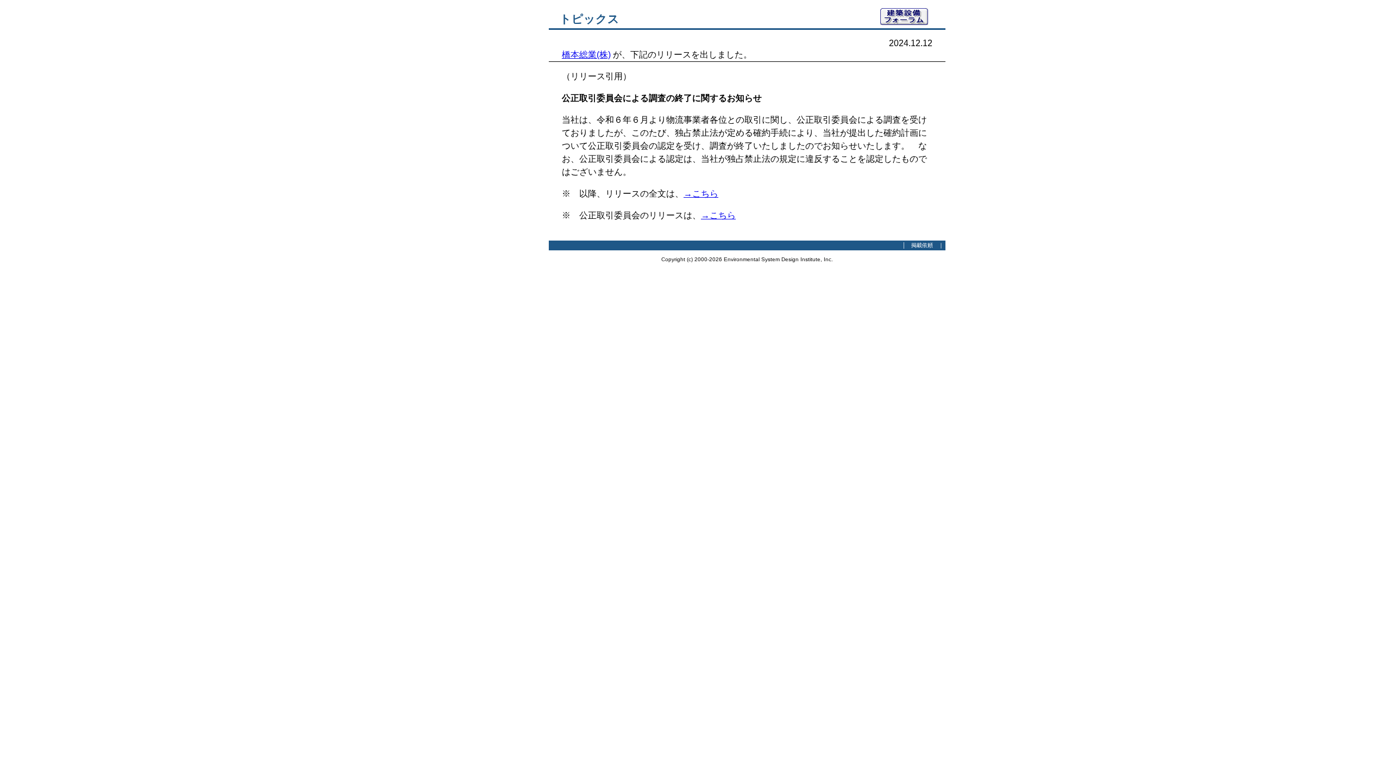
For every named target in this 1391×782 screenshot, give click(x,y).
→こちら (701, 193)
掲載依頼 (922, 245)
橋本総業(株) (586, 54)
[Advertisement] (489, 171)
